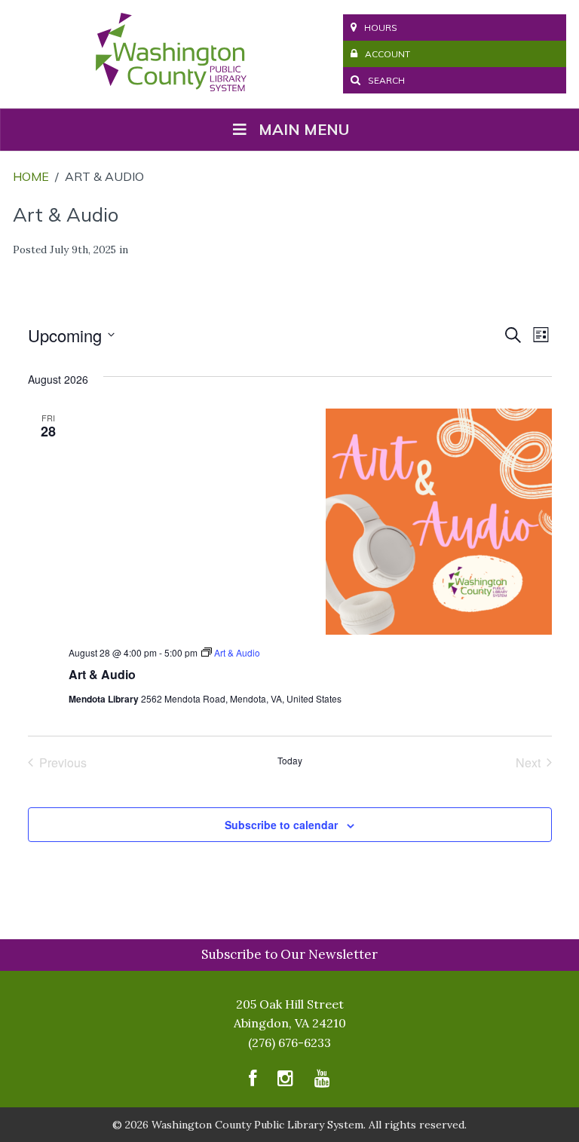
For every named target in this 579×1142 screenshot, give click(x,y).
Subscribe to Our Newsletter (289, 954)
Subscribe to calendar (281, 824)
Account (387, 54)
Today (289, 761)
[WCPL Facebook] (252, 1082)
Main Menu (304, 129)
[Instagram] (285, 1082)
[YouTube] (322, 1082)
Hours (380, 27)
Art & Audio (102, 674)
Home (31, 176)
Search (385, 80)
